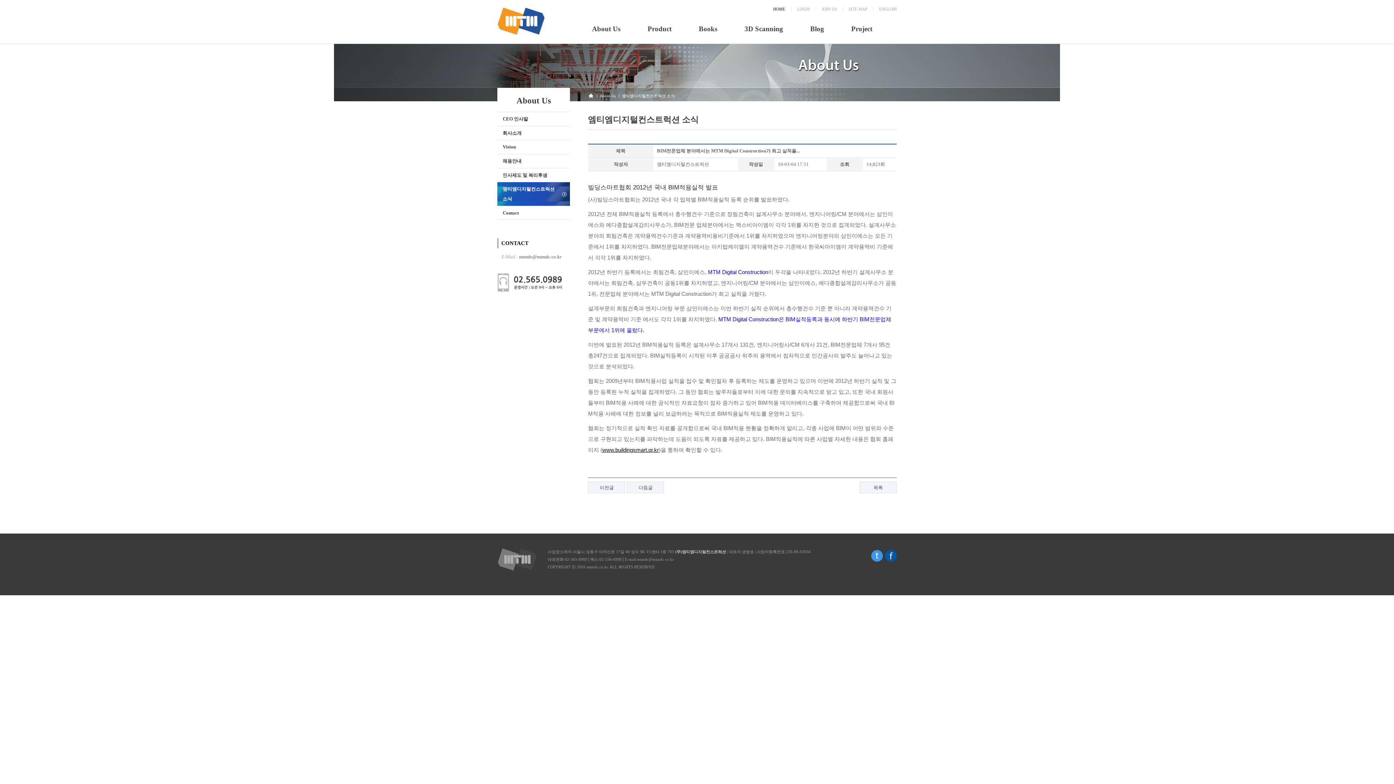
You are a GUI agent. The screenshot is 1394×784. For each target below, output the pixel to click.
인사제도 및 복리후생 (525, 175)
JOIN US (829, 9)
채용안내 (512, 161)
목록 (878, 487)
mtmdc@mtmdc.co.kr (540, 257)
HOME (779, 9)
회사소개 (512, 133)
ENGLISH (888, 9)
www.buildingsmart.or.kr (630, 450)
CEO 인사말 (515, 119)
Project (861, 29)
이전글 (607, 487)
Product (660, 29)
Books (708, 29)
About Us (606, 29)
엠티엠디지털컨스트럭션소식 (529, 193)
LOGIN (803, 9)
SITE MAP (858, 9)
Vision (509, 147)
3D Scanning (764, 29)
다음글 (646, 487)
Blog (817, 29)
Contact (511, 213)
